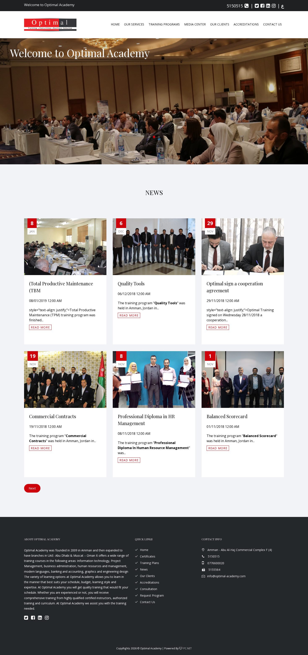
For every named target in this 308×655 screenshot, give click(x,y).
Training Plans (149, 563)
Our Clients (219, 24)
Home (115, 24)
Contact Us (272, 24)
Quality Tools (131, 283)
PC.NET (187, 648)
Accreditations (149, 582)
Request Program (152, 595)
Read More (40, 327)
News (144, 569)
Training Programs (164, 24)
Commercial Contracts (52, 416)
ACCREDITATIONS (246, 24)
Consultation (148, 589)
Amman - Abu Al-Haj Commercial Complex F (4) (239, 550)
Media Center (195, 24)
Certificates (147, 556)
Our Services (134, 24)
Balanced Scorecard (227, 416)
